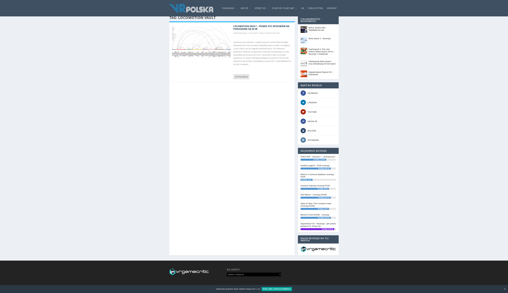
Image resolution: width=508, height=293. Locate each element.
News (262, 33)
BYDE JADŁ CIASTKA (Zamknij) (277, 289)
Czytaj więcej (241, 76)
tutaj (258, 289)
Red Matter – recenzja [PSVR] (314, 194)
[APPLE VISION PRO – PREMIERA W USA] (304, 29)
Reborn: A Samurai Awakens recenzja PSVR (317, 175)
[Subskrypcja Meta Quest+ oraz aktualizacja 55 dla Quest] (304, 63)
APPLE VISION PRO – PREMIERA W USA (318, 28)
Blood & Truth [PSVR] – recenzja (315, 214)
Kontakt (332, 8)
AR (302, 8)
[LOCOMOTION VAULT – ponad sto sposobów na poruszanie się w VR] (201, 42)
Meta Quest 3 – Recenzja (320, 38)
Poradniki (228, 8)
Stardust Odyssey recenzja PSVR (315, 185)
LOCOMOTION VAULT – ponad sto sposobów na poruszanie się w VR (261, 27)
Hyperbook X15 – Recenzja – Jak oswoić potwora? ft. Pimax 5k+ (318, 224)
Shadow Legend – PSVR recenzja (315, 165)
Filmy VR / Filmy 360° (283, 8)
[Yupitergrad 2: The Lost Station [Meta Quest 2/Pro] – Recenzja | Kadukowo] (304, 51)
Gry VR (244, 8)
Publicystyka (315, 8)
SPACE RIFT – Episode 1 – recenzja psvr (318, 156)
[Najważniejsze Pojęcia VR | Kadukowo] (304, 74)
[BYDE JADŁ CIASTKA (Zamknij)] (504, 289)
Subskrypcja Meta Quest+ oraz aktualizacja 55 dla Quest (322, 62)
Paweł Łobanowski (240, 33)
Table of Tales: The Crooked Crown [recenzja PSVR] (316, 204)
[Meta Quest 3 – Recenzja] (304, 40)
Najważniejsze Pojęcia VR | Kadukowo (321, 73)
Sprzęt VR (260, 8)
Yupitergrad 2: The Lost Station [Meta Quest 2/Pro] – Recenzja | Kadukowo (321, 51)
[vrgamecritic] (318, 251)
